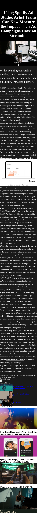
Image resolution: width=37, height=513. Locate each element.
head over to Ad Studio (15, 360)
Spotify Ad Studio (24, 88)
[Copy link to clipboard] (18, 65)
